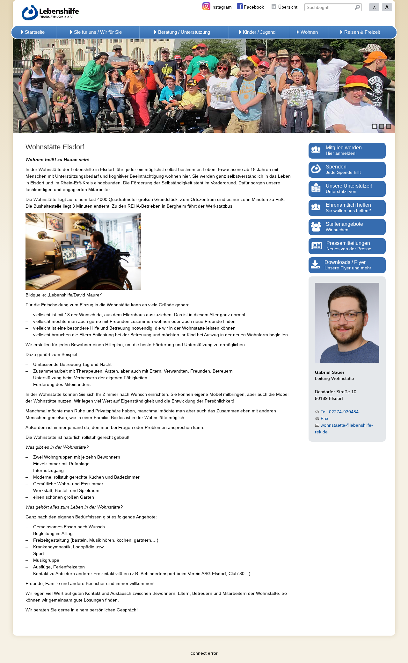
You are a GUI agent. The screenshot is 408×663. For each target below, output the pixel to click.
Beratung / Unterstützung (184, 32)
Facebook (254, 7)
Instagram (221, 7)
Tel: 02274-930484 (340, 411)
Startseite (35, 32)
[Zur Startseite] (60, 13)
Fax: (325, 418)
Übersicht (287, 7)
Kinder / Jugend (259, 32)
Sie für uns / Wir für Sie (98, 32)
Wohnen (309, 32)
